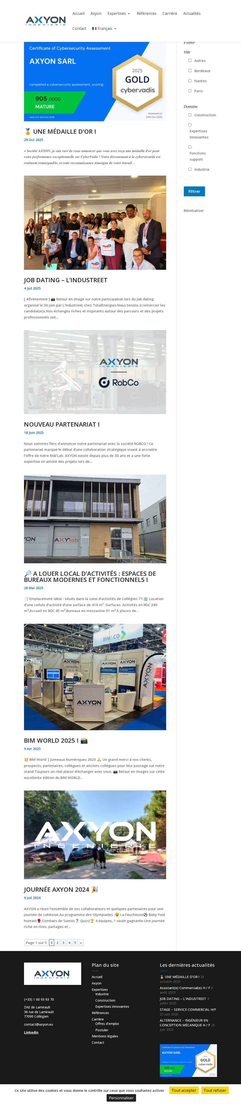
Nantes (200, 80)
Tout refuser (215, 1090)
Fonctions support (198, 156)
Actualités (192, 14)
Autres (200, 60)
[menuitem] (104, 34)
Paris (198, 91)
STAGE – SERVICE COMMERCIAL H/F (188, 1009)
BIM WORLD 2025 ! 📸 (56, 740)
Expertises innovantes (112, 1006)
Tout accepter (184, 1090)
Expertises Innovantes (199, 134)
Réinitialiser (194, 210)
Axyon (96, 14)
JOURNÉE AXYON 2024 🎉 (61, 889)
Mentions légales (105, 1036)
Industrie (201, 169)
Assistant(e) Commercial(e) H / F (185, 988)
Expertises (117, 14)
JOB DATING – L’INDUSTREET (66, 280)
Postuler (101, 1030)
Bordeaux (202, 70)
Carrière (170, 14)
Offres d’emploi (107, 1023)
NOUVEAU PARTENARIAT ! (62, 424)
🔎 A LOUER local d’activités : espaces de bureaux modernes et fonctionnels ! (90, 576)
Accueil (78, 14)
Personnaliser (121, 1097)
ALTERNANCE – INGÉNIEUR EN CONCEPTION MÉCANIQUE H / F (185, 1022)
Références (147, 14)
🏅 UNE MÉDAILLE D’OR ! (60, 131)
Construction (205, 115)
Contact (79, 29)
